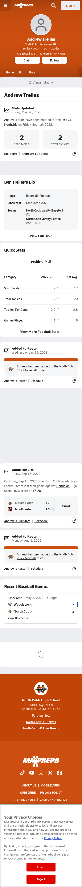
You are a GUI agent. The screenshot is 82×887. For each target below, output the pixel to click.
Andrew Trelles (41, 39)
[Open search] (53, 5)
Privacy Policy (51, 792)
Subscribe (28, 792)
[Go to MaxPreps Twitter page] (50, 773)
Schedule (37, 381)
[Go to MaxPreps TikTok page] (22, 773)
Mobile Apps (50, 785)
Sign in (70, 5)
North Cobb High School (41, 700)
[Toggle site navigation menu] (5, 5)
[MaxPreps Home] (23, 5)
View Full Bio (40, 235)
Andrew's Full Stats (35, 154)
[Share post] (74, 153)
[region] (41, 845)
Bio (21, 72)
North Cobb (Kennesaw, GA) (41, 44)
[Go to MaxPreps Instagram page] (41, 773)
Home (10, 72)
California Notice (53, 799)
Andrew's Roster (15, 381)
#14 (26, 53)
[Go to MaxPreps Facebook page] (59, 773)
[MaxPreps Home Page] (30, 82)
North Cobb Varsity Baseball (44, 210)
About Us (29, 785)
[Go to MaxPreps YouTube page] (31, 773)
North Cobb (24, 502)
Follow (54, 60)
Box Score (10, 154)
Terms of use (25, 799)
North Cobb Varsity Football (44, 219)
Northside (10, 125)
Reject (41, 879)
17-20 (36, 491)
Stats (31, 72)
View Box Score (18, 618)
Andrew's (10, 120)
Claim (27, 60)
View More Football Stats (40, 331)
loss (64, 120)
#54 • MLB (52, 53)
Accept (41, 867)
